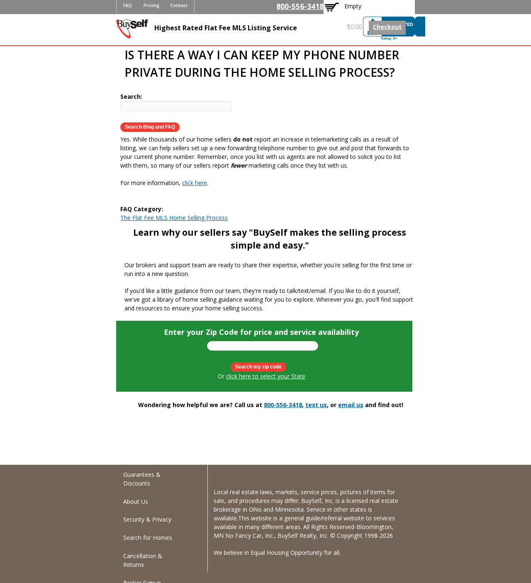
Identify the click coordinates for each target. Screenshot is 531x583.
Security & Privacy (147, 519)
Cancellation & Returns (142, 560)
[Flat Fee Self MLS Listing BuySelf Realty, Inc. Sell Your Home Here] (132, 34)
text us (316, 405)
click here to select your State (265, 376)
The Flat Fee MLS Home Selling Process (174, 218)
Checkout (387, 27)
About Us (135, 501)
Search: (131, 96)
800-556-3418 (300, 6)
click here (194, 183)
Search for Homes (147, 538)
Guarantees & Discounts (142, 479)
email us (350, 405)
